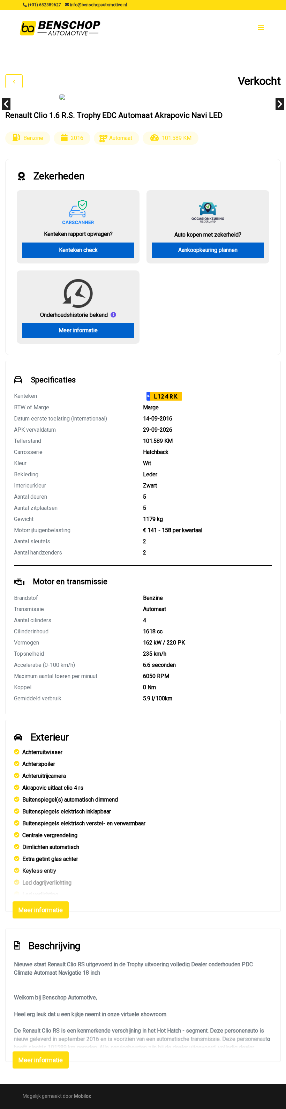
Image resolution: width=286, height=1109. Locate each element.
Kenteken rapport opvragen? (78, 234)
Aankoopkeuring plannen (208, 250)
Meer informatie (78, 330)
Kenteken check (78, 250)
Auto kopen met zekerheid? (207, 234)
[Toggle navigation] (261, 27)
